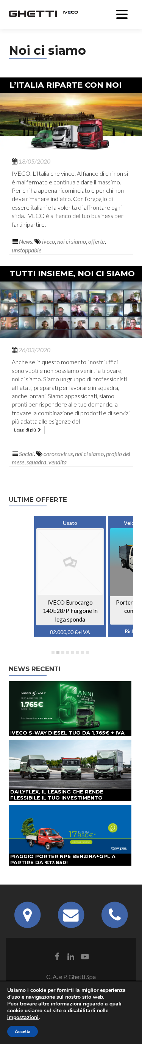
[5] (72, 652)
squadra (36, 462)
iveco (48, 241)
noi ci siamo (71, 241)
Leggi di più (25, 430)
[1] (53, 652)
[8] (87, 652)
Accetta (22, 1032)
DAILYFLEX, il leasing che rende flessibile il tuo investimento (56, 795)
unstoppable (26, 250)
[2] (57, 652)
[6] (77, 652)
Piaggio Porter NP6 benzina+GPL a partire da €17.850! (62, 859)
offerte (96, 241)
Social (26, 453)
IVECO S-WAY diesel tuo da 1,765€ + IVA (67, 733)
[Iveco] (68, 11)
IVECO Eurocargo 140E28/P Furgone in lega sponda (70, 611)
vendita (57, 462)
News (25, 241)
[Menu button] (122, 13)
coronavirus (58, 453)
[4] (67, 652)
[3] (62, 652)
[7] (82, 652)
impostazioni (23, 1017)
